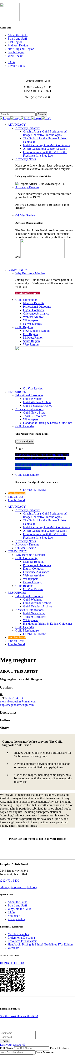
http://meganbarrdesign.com (17, 704)
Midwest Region (18, 45)
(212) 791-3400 (9, 880)
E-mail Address (59, 1048)
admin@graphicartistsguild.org (18, 887)
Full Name (6, 1048)
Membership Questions (14, 107)
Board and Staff (17, 38)
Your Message (44, 1052)
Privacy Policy (16, 65)
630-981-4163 (14, 698)
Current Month (25, 441)
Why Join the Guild (20, 908)
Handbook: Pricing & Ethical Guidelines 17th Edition (40, 944)
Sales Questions (9, 110)
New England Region (21, 48)
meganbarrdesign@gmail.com (18, 701)
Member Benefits (18, 934)
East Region (15, 42)
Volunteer (13, 915)
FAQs (11, 62)
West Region (15, 55)
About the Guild (18, 35)
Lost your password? (12, 1044)
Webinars (13, 948)
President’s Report (27, 293)
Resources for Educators (22, 941)
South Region (16, 52)
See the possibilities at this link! (19, 1016)
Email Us (5, 103)
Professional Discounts (21, 937)
